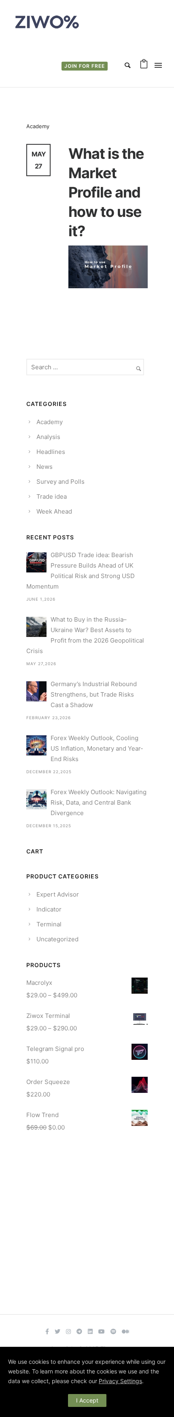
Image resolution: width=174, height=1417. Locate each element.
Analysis (48, 437)
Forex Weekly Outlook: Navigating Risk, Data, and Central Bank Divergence (98, 802)
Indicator (49, 909)
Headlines (50, 452)
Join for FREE (84, 66)
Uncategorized (57, 939)
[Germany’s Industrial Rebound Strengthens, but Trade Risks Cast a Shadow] (36, 691)
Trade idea (51, 496)
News (44, 466)
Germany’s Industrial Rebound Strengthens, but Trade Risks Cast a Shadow (94, 694)
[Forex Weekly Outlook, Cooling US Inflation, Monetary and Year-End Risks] (36, 745)
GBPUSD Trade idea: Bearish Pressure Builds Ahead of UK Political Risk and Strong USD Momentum (80, 570)
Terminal (49, 924)
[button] (47, 1330)
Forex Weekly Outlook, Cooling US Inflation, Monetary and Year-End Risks (97, 748)
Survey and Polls (60, 481)
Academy (37, 126)
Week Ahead (54, 511)
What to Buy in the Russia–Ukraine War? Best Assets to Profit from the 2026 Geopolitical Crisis (85, 635)
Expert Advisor (57, 894)
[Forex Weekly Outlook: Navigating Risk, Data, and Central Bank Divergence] (36, 799)
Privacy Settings (120, 1380)
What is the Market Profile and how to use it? (106, 192)
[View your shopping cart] (144, 65)
